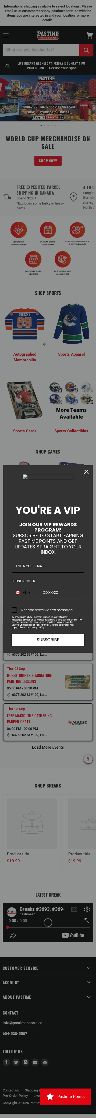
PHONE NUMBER (23, 581)
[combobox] (23, 592)
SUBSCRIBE (48, 640)
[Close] (86, 471)
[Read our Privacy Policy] (81, 618)
